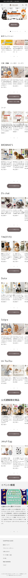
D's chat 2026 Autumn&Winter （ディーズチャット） (6, 49)
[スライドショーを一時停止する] (25, 31)
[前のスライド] (8, 31)
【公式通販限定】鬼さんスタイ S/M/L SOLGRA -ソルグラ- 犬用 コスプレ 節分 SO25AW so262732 (18, 418)
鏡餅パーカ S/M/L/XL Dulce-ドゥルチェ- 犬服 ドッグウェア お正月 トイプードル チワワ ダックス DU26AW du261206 (18, 297)
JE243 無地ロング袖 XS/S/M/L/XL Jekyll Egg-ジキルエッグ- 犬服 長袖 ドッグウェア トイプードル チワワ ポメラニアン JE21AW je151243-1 (6, 461)
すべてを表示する (14, 96)
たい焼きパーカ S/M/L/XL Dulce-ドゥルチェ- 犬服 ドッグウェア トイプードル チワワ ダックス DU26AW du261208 (7, 297)
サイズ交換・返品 (7, 555)
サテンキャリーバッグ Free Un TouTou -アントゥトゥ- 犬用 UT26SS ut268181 (6, 379)
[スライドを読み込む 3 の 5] (14, 31)
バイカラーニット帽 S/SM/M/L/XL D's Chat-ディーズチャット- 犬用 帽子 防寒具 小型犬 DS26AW (18, 212)
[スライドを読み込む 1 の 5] (10, 31)
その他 (4, 558)
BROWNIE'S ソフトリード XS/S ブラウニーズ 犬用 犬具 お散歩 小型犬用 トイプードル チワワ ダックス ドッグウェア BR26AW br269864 (6, 164)
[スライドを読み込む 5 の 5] (18, 31)
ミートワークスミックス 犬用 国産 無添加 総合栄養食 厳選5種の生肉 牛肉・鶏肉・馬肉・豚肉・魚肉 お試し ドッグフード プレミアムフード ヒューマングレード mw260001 (7, 127)
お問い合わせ (6, 551)
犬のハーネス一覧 (14, 101)
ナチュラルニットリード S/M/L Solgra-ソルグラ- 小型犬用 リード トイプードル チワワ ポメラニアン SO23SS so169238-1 (18, 82)
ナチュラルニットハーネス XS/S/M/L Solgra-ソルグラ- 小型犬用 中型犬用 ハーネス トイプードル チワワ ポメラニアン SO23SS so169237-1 (6, 82)
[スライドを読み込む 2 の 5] (12, 31)
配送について (6, 545)
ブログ (4, 565)
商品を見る (14, 24)
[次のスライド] (20, 31)
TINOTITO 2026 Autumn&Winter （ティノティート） (18, 49)
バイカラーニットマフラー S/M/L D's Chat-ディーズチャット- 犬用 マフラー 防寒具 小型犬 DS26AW (6, 212)
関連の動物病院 (7, 561)
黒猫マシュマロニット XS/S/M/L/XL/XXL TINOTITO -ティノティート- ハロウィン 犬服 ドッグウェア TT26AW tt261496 (6, 256)
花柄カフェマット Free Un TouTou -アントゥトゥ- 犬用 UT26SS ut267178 (18, 379)
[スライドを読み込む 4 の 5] (16, 31)
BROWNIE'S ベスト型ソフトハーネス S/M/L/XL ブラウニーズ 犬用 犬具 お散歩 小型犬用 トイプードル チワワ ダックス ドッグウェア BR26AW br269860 (18, 164)
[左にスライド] (10, 56)
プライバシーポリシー (8, 548)
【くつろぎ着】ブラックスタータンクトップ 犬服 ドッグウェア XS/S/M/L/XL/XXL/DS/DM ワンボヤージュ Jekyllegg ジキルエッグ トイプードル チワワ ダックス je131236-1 (18, 462)
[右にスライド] (17, 56)
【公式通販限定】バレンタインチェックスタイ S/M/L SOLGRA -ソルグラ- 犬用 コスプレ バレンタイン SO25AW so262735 (6, 419)
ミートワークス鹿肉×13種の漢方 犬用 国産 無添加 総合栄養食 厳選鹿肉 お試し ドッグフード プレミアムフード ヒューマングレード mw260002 (18, 126)
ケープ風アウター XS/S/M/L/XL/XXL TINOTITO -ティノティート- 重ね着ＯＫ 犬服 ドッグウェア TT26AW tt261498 (18, 256)
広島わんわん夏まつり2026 (11, 506)
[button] (2, 5)
